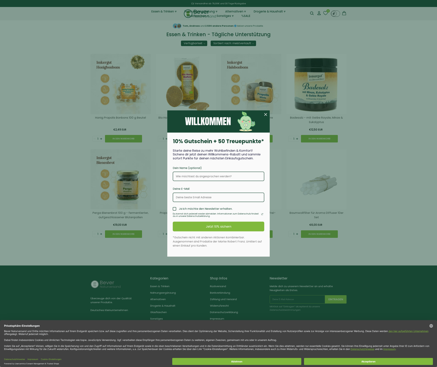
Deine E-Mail (181, 189)
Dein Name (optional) (187, 168)
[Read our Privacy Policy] (262, 214)
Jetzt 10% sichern (218, 226)
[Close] (266, 114)
